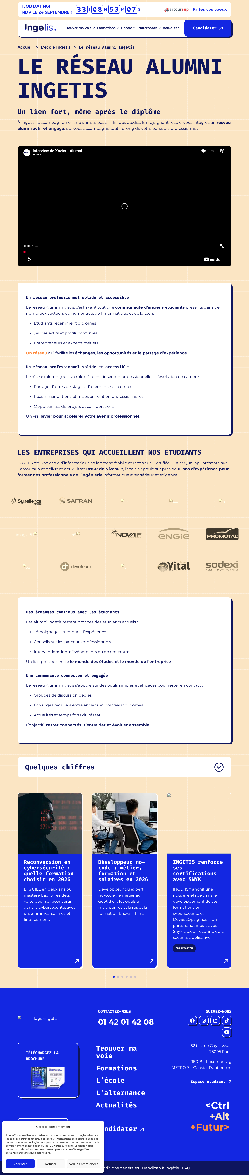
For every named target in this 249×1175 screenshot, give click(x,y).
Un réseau (36, 353)
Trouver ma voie (116, 1052)
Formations (116, 1068)
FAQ (186, 1168)
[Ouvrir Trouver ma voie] (94, 28)
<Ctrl (217, 1105)
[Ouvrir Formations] (118, 28)
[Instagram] (204, 1020)
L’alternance (120, 1092)
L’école (110, 1080)
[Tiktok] (226, 1020)
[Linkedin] (215, 1020)
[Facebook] (192, 1020)
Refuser (50, 1164)
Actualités (116, 1105)
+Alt (219, 1116)
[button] (114, 977)
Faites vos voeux (210, 9)
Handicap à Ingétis (160, 1168)
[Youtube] (226, 1032)
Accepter (20, 1164)
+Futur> (210, 1127)
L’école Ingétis (56, 47)
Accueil (25, 47)
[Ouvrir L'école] (134, 28)
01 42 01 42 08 (126, 1022)
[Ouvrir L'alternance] (160, 28)
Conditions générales (118, 1168)
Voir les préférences (83, 1164)
